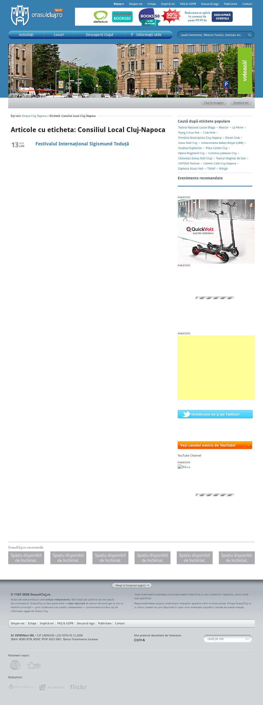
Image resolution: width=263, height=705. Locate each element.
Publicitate (230, 4)
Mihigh (223, 168)
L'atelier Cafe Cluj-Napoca (219, 163)
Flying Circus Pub (188, 132)
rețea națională (76, 603)
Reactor (224, 127)
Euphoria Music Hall (190, 168)
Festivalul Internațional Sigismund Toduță (82, 143)
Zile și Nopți (34, 665)
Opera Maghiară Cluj (191, 153)
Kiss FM (15, 665)
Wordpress (21, 687)
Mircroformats (51, 687)
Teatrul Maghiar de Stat (231, 158)
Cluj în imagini (213, 103)
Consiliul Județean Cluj (222, 153)
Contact (247, 4)
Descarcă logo (210, 4)
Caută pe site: (205, 639)
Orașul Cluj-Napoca (39, 15)
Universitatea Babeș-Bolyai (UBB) (222, 143)
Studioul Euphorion (190, 148)
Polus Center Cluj (216, 148)
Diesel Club (232, 138)
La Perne (237, 127)
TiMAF (211, 168)
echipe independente (57, 599)
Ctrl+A (139, 640)
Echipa (152, 4)
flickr (78, 687)
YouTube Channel (189, 455)
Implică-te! (168, 4)
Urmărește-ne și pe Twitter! (215, 414)
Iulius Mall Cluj (187, 143)
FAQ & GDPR (188, 4)
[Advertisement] (216, 368)
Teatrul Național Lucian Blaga (196, 127)
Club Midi (209, 132)
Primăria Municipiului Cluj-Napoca (199, 138)
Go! (249, 35)
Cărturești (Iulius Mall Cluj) (195, 158)
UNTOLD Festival (189, 163)
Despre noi (136, 4)
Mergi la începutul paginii (131, 585)
